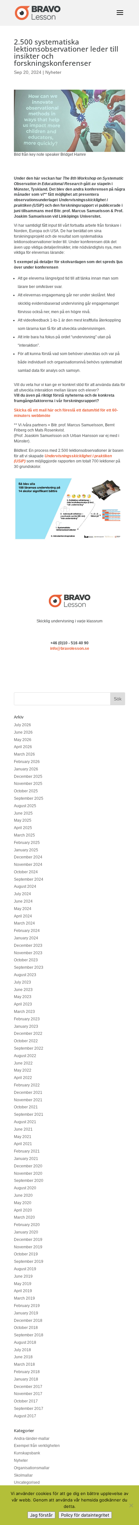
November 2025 (28, 783)
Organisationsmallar (31, 1468)
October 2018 (26, 1327)
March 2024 (24, 923)
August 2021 (25, 1122)
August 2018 (25, 1342)
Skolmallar (23, 1475)
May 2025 (22, 820)
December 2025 (28, 776)
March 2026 (24, 754)
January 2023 (26, 1026)
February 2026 (27, 761)
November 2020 (28, 1173)
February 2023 (27, 1019)
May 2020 (22, 1203)
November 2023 (28, 953)
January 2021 (26, 1158)
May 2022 (22, 1070)
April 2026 (23, 747)
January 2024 (26, 938)
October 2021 (26, 1107)
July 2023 (22, 982)
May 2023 (22, 997)
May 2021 (22, 1136)
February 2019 (27, 1305)
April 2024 (23, 916)
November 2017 (28, 1393)
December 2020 (28, 1166)
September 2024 (28, 879)
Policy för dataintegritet (85, 1515)
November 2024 (28, 864)
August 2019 (25, 1269)
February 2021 (27, 1151)
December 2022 (28, 1033)
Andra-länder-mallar (31, 1438)
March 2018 (24, 1364)
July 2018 (22, 1350)
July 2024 (22, 894)
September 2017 (28, 1408)
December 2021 (28, 1092)
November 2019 (28, 1247)
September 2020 (28, 1180)
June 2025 (23, 813)
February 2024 (27, 930)
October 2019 (26, 1254)
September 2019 (28, 1261)
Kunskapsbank (27, 1453)
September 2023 (28, 967)
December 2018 (28, 1320)
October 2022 (26, 1041)
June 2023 (23, 989)
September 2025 (28, 798)
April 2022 (23, 1077)
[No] (131, 1505)
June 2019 (23, 1276)
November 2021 (28, 1100)
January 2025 (26, 850)
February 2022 (27, 1085)
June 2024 (23, 901)
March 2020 (24, 1217)
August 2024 (25, 886)
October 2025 (26, 791)
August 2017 (25, 1416)
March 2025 (24, 835)
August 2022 (25, 1056)
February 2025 (27, 842)
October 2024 (26, 872)
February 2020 (27, 1225)
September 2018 (28, 1335)
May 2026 (22, 740)
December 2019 (28, 1239)
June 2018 (23, 1357)
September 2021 (28, 1114)
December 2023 (28, 945)
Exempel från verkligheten (37, 1445)
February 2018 (27, 1372)
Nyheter (53, 72)
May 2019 (22, 1284)
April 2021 (23, 1144)
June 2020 (23, 1195)
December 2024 (28, 857)
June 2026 (23, 732)
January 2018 (26, 1379)
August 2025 (25, 806)
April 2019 (23, 1291)
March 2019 (24, 1298)
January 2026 (26, 769)
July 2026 (22, 725)
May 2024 (22, 908)
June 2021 (23, 1129)
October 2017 (26, 1401)
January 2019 (26, 1313)
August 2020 (25, 1188)
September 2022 (28, 1048)
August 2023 (25, 975)
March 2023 (24, 1011)
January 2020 (26, 1232)
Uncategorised (27, 1482)
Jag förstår (41, 1515)
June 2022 (23, 1063)
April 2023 (23, 1004)
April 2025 (23, 828)
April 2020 (23, 1210)
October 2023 (26, 960)
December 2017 (28, 1386)
